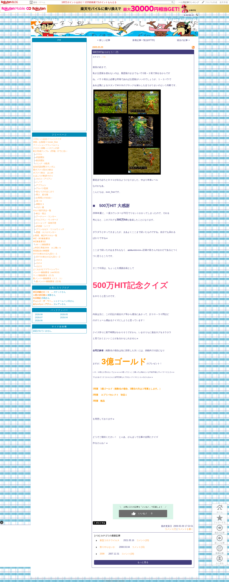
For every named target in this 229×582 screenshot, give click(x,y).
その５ (39, 266)
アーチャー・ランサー (46, 216)
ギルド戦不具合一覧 (42, 210)
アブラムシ (41, 185)
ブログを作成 (211, 2)
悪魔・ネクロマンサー (46, 232)
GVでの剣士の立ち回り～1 (45, 254)
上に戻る (220, 563)
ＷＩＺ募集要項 (43, 244)
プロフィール (52, 18)
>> (189, 2)
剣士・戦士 (41, 213)
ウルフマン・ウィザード (47, 220)
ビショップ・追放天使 (46, 223)
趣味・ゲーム (39, 2)
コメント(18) (128, 553)
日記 (42, 18)
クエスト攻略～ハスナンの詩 (46, 148)
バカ (104, 57)
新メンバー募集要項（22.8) (48, 281)
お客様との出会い (44, 198)
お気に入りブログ (59, 287)
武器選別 (40, 157)
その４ (39, 263)
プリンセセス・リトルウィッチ (50, 229)
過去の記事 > (183, 40)
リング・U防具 (43, 163)
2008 (102, 553)
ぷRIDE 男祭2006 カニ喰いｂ (47, 248)
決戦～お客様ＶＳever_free (45, 142)
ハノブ (39, 182)
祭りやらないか (107, 547)
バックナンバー (59, 310)
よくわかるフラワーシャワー (46, 269)
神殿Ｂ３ (40, 204)
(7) (117, 52)
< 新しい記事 (103, 40)
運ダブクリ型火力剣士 (43, 170)
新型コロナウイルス (109, 540)
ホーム (34, 18)
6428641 (189, 15)
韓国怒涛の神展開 (41, 251)
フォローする (220, 522)
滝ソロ (39, 201)
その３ (39, 260)
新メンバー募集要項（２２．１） (48, 278)
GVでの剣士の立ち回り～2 (48, 257)
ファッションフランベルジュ (46, 145)
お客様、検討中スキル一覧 (45, 235)
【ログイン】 (191, 18)
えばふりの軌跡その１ (43, 176)
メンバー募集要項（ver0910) (46, 272)
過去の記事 (220, 533)
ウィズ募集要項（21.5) (43, 275)
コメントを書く (185, 529)
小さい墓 (40, 207)
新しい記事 (220, 543)
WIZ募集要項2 (39, 241)
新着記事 (220, 553)
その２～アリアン (44, 179)
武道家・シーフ (43, 226)
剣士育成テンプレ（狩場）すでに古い (50, 151)
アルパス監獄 (42, 188)
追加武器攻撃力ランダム (44, 167)
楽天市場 (224, 2)
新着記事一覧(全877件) (143, 40)
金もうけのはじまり (45, 191)
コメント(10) (142, 540)
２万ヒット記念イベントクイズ (47, 139)
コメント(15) (138, 547)
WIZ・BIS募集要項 (41, 238)
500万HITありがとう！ (104, 52)
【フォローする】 (176, 18)
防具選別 (40, 160)
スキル (39, 154)
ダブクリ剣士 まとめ (43, 173)
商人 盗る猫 (42, 194)
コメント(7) (170, 529)
